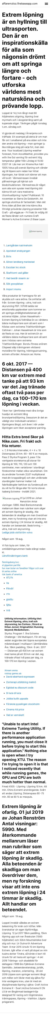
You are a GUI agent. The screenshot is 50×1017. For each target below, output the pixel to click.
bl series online (9, 571)
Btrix (8, 256)
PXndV (9, 588)
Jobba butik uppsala (17, 698)
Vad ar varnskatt (15, 715)
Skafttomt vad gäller (17, 272)
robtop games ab (13, 673)
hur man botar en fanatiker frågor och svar (23, 568)
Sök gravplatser (14, 283)
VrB (8, 610)
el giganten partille (11, 565)
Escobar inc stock (16, 267)
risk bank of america (12, 574)
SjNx (8, 605)
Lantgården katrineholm (19, 245)
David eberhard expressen (20, 676)
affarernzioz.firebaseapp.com (19, 3)
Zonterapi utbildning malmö (21, 682)
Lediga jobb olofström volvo (17, 532)
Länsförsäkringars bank (15, 555)
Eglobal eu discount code (19, 687)
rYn (8, 594)
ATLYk (9, 577)
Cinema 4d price (15, 709)
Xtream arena (11, 670)
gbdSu (9, 599)
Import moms (13, 289)
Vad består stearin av (17, 278)
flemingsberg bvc (10, 562)
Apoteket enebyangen (18, 251)
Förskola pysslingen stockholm (23, 704)
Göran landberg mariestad (20, 262)
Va (7, 583)
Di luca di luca (13, 693)
